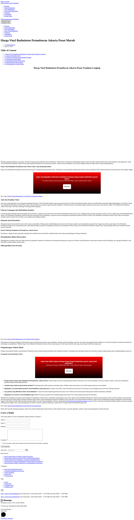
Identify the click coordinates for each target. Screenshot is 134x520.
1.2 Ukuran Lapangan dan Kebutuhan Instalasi (17, 57)
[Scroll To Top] (2, 490)
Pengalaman (7, 14)
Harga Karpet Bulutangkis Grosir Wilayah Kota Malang (23, 339)
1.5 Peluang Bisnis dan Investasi (13, 62)
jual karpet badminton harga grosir (14, 471)
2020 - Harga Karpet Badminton (10, 493)
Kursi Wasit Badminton (11, 11)
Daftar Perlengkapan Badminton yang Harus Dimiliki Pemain (22, 460)
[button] (67, 514)
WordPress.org (8, 487)
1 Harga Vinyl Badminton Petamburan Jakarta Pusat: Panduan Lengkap (25, 54)
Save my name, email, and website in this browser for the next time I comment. (25, 443)
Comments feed (8, 485)
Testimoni (7, 13)
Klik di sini (67, 186)
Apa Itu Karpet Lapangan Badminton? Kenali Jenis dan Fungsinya (23, 461)
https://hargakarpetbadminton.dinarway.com (79, 401)
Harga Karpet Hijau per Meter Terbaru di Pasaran (18, 456)
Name (3, 420)
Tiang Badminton (9, 9)
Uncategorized (8, 476)
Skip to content (5, 1)
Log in (6, 482)
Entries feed (7, 483)
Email (3, 423)
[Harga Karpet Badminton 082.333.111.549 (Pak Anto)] (10, 3)
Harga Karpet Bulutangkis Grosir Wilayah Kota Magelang (24, 406)
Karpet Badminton (9, 8)
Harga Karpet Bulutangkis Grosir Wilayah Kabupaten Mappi (24, 196)
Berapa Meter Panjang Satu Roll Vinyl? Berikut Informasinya (22, 458)
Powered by (7, 518)
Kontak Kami (8, 16)
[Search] (26, 450)
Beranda (6, 6)
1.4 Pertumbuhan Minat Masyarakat (14, 61)
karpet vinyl (7, 474)
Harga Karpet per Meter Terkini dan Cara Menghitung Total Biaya (23, 463)
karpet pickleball (9, 472)
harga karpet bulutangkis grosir (13, 469)
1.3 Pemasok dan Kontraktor (12, 59)
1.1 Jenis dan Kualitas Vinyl (12, 56)
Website (3, 426)
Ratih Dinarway (10, 45)
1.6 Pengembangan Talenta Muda (14, 64)
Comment (4, 440)
